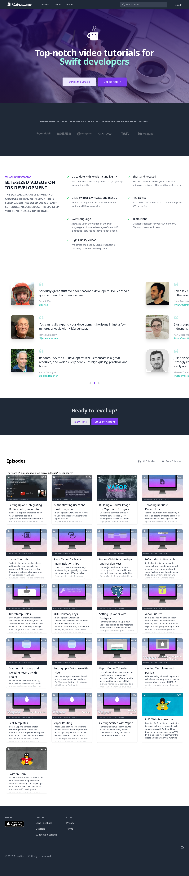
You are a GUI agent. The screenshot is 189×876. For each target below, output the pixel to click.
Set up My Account (105, 421)
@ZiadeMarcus (47, 375)
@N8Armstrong (47, 304)
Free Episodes (173, 461)
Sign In (178, 4)
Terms (69, 828)
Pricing (69, 4)
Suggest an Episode (46, 834)
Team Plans (80, 421)
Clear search (66, 472)
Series (58, 4)
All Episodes (149, 461)
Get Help (40, 828)
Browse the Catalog (79, 81)
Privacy (70, 822)
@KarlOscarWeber (49, 338)
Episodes (45, 4)
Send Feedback (44, 822)
